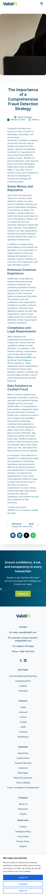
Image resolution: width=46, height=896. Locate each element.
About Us (23, 804)
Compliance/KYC (23, 681)
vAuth (23, 727)
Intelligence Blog (23, 831)
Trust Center (23, 836)
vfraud (19, 510)
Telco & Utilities (23, 782)
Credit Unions (23, 758)
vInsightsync (23, 736)
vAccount (23, 712)
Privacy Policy (23, 841)
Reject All (23, 891)
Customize (23, 884)
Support (23, 846)
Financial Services (23, 763)
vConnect (23, 732)
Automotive (23, 753)
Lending (23, 686)
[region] (23, 875)
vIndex (23, 707)
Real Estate (23, 773)
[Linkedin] (25, 660)
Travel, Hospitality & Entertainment (23, 787)
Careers (23, 814)
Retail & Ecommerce (23, 777)
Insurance (23, 768)
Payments (23, 691)
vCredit (23, 722)
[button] (13, 535)
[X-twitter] (20, 660)
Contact (23, 826)
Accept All (23, 877)
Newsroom (23, 809)
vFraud (23, 717)
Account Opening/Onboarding (23, 676)
